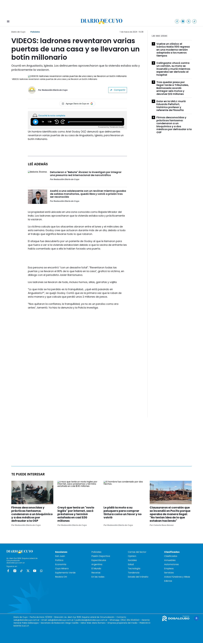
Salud (131, 564)
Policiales (35, 31)
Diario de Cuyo (18, 31)
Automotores (171, 564)
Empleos (169, 568)
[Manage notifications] (196, 618)
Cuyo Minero (62, 568)
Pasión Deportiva (100, 556)
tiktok (21, 570)
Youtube (34, 570)
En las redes (97, 576)
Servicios (169, 572)
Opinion (132, 556)
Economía (60, 564)
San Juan (60, 556)
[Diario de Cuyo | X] (189, 21)
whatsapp (41, 570)
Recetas (95, 572)
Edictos (168, 580)
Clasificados (170, 556)
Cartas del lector (137, 552)
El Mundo (96, 568)
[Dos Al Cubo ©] (175, 620)
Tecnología (134, 568)
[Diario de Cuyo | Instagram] (183, 21)
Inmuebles (170, 560)
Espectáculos (98, 560)
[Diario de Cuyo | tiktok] (194, 21)
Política (59, 560)
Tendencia (133, 572)
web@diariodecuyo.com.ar (26, 620)
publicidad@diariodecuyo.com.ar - (93, 620)
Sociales (132, 560)
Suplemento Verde (65, 572)
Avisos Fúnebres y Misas (177, 576)
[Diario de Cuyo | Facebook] (177, 21)
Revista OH (61, 576)
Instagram (14, 570)
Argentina (96, 564)
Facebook (8, 570)
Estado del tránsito (138, 576)
